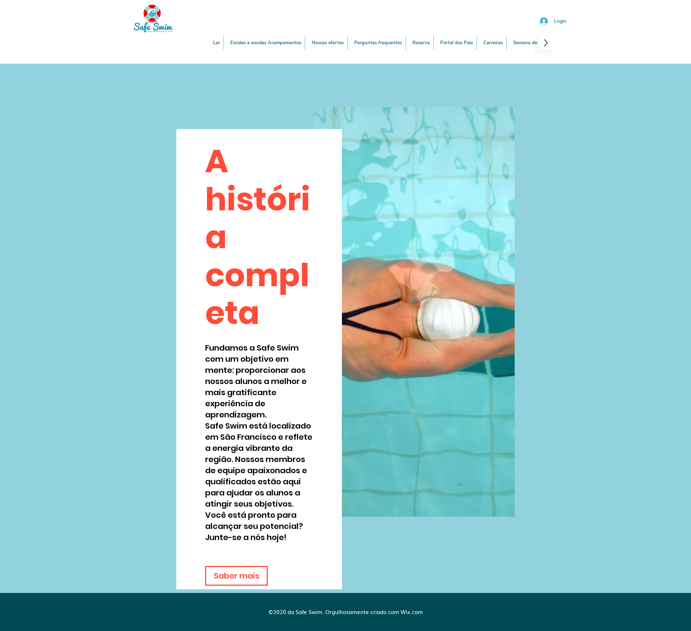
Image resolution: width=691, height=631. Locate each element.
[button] (328, 43)
